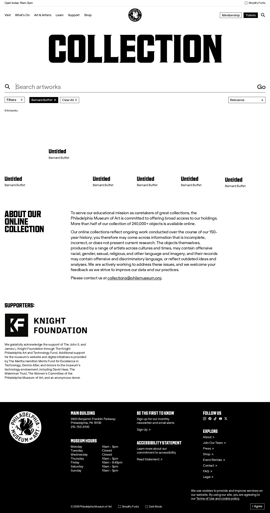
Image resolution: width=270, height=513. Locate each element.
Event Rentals (212, 460)
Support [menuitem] (74, 15)
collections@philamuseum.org (134, 278)
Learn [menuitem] (59, 15)
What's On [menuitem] (22, 15)
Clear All (68, 100)
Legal (206, 477)
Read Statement (148, 459)
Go (261, 86)
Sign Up (142, 429)
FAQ (206, 471)
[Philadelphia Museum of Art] (135, 15)
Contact (208, 465)
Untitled (13, 178)
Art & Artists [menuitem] (42, 15)
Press (207, 448)
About (207, 437)
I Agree (257, 506)
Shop (88, 15)
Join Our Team (213, 442)
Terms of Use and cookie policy (217, 498)
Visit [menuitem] (8, 15)
